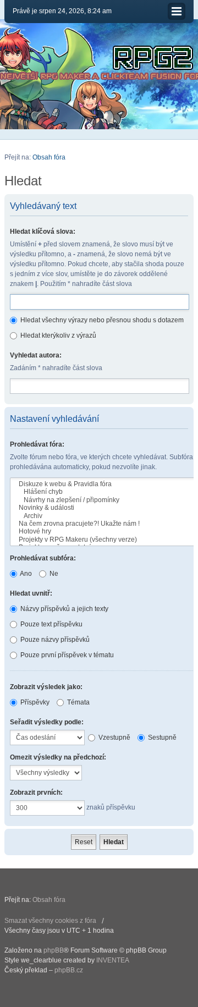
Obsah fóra (48, 157)
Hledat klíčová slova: (42, 231)
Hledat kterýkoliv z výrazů (57, 335)
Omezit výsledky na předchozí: (58, 757)
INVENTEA (112, 960)
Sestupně (161, 737)
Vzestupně (113, 737)
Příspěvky (34, 702)
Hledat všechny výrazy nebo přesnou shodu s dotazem (101, 320)
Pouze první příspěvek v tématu (66, 655)
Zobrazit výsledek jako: (46, 687)
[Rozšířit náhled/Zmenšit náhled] (176, 11)
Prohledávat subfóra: (43, 558)
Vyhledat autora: (36, 355)
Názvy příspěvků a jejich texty (63, 609)
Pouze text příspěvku (50, 624)
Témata (77, 702)
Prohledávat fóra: (37, 444)
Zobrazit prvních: (36, 792)
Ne (53, 573)
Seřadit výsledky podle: (47, 722)
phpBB (53, 950)
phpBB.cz (68, 970)
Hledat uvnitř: (31, 593)
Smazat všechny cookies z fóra (50, 921)
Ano (25, 573)
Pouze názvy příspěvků (54, 639)
